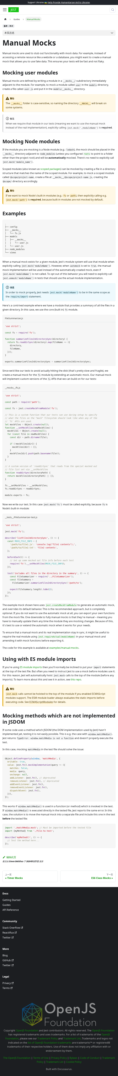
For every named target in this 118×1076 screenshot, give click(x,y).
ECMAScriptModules (41, 702)
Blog (5, 955)
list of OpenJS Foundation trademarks (49, 1042)
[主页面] (5, 19)
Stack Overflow (11, 927)
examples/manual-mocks (64, 647)
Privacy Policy (59, 1058)
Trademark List (72, 1038)
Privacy (6, 983)
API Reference (10, 910)
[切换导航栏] (4, 9)
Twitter (6, 937)
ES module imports (31, 667)
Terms (6, 988)
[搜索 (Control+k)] (113, 10)
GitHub (6, 960)
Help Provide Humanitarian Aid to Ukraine (69, 2)
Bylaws (73, 1058)
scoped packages (50, 169)
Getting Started (11, 900)
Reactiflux (8, 932)
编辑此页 (11, 857)
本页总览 (9, 32)
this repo (76, 679)
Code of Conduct (90, 1058)
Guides (6, 905)
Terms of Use (41, 1058)
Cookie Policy (73, 1062)
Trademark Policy (47, 1038)
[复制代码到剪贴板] (111, 223)
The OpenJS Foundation (17, 1058)
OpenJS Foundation (27, 1030)
